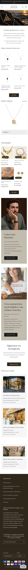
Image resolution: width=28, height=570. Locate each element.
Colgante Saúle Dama (19, 160)
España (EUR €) (8, 556)
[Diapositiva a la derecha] (17, 137)
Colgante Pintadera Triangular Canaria (5, 86)
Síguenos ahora (14, 364)
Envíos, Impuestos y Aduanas (10, 495)
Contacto (5, 502)
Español (20, 556)
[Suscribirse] (23, 542)
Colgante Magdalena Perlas (6, 182)
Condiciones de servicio (9, 498)
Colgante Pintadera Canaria (5, 66)
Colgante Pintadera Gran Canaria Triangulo (20, 66)
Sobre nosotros (7, 482)
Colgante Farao (4, 160)
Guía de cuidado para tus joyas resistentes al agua (11, 487)
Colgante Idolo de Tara (19, 86)
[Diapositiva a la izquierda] (10, 137)
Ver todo (14, 95)
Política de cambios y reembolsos (11, 491)
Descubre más (11, 334)
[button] (2, 7)
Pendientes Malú (18, 181)
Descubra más (11, 258)
